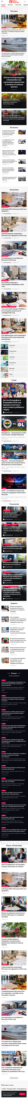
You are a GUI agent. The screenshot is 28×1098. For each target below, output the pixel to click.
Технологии (5, 306)
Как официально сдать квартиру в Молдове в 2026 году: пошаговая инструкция (13, 337)
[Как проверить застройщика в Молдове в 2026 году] (14, 248)
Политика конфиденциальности (9, 1093)
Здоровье (12, 357)
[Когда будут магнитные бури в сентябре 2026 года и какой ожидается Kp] (5, 640)
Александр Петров (7, 213)
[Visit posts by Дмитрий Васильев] (2, 315)
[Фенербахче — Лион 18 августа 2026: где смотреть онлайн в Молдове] (14, 423)
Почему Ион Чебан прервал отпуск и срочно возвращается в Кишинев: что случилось (9, 161)
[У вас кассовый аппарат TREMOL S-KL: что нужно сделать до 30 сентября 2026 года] (14, 299)
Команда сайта (11, 1089)
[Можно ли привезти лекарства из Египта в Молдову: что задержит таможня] (5, 608)
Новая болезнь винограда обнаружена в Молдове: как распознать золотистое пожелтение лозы (13, 727)
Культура (6, 113)
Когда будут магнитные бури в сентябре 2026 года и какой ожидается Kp (18, 640)
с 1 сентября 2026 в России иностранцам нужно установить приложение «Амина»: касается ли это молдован (8, 142)
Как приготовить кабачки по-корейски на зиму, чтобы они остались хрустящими (13, 755)
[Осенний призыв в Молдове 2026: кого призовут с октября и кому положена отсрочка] (14, 21)
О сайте (3, 1089)
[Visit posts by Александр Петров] (2, 213)
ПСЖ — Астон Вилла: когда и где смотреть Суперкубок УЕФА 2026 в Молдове (13, 492)
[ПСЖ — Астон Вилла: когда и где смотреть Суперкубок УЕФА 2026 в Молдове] (14, 481)
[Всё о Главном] (14, 1)
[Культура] (4, 369)
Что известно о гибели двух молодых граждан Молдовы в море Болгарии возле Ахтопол (13, 55)
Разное (3, 27)
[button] (22, 1094)
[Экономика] (4, 363)
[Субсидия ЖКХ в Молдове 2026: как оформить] (14, 199)
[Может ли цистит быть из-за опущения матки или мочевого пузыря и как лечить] (5, 649)
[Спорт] (4, 375)
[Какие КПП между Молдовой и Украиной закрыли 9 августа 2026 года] (22, 179)
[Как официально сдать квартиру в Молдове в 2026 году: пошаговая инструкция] (14, 325)
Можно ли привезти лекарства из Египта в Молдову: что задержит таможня (13, 915)
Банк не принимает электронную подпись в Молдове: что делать (11, 515)
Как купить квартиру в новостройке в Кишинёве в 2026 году (12, 284)
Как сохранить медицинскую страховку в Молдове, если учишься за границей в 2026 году (13, 1069)
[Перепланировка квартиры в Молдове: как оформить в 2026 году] (14, 224)
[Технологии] (4, 352)
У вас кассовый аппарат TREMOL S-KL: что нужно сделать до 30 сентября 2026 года (13, 311)
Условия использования (7, 1095)
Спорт (11, 374)
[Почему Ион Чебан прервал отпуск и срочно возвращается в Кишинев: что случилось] (22, 161)
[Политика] (4, 346)
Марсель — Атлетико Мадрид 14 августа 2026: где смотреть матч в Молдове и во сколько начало (13, 462)
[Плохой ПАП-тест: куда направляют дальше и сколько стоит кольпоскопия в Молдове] (5, 630)
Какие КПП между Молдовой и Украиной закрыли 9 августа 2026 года (9, 179)
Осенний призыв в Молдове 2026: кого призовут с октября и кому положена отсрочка (13, 31)
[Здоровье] (4, 357)
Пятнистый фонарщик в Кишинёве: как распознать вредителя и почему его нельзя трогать (14, 82)
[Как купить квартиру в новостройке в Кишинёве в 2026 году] (14, 273)
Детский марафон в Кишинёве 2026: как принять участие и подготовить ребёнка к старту (13, 405)
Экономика (5, 206)
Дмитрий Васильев (7, 315)
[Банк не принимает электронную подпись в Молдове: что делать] (14, 855)
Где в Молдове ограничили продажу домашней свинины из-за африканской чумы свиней (13, 741)
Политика (12, 345)
